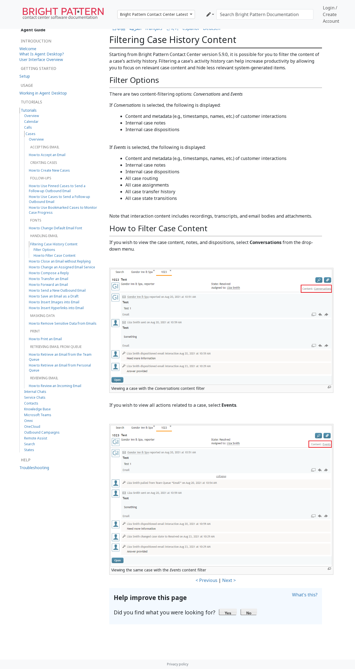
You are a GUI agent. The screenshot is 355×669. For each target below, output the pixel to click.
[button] (228, 612)
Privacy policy (177, 664)
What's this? (305, 595)
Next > (229, 580)
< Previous (206, 580)
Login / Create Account (331, 14)
